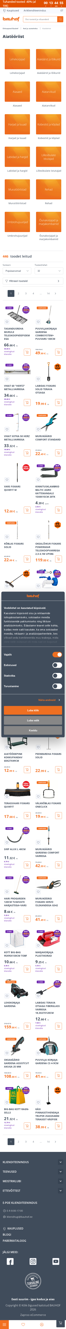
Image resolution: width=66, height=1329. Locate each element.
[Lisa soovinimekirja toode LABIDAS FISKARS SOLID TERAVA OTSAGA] (38, 379)
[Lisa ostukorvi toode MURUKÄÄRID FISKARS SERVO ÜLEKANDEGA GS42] (58, 918)
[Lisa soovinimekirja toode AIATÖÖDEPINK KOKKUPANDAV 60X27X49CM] (7, 747)
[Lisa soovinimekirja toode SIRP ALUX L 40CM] (7, 842)
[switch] (57, 665)
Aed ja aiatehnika (30, 28)
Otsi (60, 19)
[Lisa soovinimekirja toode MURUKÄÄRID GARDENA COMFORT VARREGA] (38, 842)
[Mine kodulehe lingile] (11, 19)
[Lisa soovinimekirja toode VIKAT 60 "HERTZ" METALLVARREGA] (7, 379)
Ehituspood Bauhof (11, 28)
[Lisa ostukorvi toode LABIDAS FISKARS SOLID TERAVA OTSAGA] (58, 402)
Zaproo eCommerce (33, 1315)
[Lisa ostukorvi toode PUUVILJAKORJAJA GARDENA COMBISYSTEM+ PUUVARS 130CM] (58, 352)
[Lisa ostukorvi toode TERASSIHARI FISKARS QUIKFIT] (27, 815)
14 (48, 293)
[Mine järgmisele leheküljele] (55, 293)
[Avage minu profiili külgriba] (41, 1324)
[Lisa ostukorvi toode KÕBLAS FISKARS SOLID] (27, 559)
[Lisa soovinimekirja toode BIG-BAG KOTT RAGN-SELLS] (7, 1102)
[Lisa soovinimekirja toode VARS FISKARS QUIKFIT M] (7, 479)
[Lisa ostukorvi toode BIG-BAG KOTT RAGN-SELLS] (27, 1125)
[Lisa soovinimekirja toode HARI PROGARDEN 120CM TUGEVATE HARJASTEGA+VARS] (7, 891)
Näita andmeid (47, 700)
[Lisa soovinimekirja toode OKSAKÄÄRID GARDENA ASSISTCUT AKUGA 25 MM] (7, 1053)
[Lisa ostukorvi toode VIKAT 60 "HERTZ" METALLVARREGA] (27, 402)
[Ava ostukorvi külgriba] (60, 1322)
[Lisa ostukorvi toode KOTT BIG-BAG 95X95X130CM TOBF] (27, 969)
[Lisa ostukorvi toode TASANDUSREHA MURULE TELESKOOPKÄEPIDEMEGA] (27, 352)
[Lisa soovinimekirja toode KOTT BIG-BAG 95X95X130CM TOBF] (7, 945)
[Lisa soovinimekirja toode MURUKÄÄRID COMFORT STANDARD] (38, 429)
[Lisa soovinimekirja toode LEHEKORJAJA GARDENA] (7, 996)
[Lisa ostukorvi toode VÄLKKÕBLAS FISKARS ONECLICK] (58, 815)
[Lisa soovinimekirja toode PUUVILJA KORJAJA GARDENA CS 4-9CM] (38, 1053)
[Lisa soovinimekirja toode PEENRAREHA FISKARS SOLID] (38, 747)
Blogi (7, 1234)
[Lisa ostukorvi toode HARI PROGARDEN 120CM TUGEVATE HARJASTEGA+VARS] (27, 918)
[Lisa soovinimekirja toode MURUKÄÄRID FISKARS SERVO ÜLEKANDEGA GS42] (38, 891)
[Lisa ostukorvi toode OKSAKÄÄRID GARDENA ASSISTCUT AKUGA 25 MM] (27, 1075)
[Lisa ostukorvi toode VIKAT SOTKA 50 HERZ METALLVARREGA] (27, 452)
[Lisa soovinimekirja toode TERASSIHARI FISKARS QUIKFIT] (7, 796)
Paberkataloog (14, 1241)
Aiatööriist (46, 28)
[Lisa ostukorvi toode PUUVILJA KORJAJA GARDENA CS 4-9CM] (58, 1075)
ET (62, 10)
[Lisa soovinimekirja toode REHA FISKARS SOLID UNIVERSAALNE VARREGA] (7, 586)
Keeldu (33, 730)
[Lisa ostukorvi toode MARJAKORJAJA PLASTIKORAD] (58, 969)
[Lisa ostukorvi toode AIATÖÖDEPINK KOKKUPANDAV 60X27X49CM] (27, 769)
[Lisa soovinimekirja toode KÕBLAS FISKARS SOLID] (7, 537)
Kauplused (13, 10)
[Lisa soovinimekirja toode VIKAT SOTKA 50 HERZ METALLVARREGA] (7, 429)
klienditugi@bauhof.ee (19, 1216)
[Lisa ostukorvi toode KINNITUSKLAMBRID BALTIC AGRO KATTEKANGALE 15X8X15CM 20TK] (58, 510)
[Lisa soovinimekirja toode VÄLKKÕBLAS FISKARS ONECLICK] (38, 796)
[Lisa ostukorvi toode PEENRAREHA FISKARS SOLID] (58, 769)
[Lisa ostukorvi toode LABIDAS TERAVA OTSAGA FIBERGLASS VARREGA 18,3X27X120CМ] (58, 1026)
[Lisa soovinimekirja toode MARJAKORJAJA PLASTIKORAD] (38, 945)
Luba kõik (33, 710)
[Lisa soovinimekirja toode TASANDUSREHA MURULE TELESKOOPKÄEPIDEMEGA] (7, 321)
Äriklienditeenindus (35, 10)
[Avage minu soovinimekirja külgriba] (23, 1324)
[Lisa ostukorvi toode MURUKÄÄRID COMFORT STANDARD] (58, 452)
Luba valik (33, 720)
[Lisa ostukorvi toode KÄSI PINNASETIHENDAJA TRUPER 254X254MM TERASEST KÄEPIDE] (58, 1125)
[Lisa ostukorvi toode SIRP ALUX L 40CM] (27, 865)
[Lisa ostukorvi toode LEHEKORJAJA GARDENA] (27, 1026)
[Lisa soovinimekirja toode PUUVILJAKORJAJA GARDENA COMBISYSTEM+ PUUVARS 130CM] (38, 321)
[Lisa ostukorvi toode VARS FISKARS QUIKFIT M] (27, 510)
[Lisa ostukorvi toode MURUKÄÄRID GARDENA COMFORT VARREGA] (58, 865)
